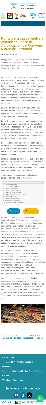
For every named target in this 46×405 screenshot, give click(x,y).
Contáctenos (31, 211)
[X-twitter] (29, 395)
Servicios (14, 211)
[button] (23, 23)
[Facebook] (16, 395)
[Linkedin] (23, 395)
